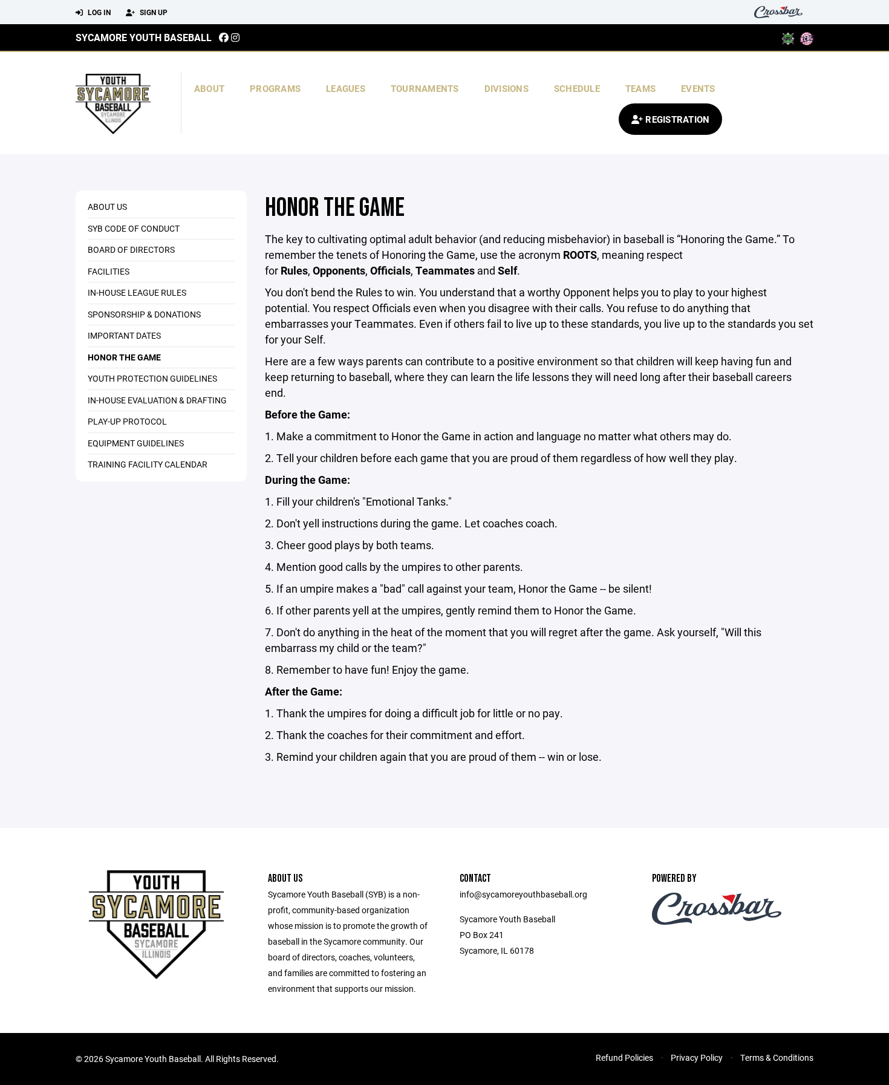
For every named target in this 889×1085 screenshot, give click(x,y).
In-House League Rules (137, 292)
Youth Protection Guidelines (152, 378)
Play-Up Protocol (127, 421)
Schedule (577, 88)
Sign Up (153, 12)
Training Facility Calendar (147, 464)
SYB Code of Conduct (134, 228)
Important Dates (124, 335)
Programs (275, 88)
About (209, 88)
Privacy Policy (697, 1057)
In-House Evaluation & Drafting (157, 400)
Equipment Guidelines (136, 443)
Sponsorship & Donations (144, 314)
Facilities (108, 271)
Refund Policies (624, 1057)
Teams (640, 88)
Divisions (506, 88)
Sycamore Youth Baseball (144, 37)
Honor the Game (124, 357)
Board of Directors (131, 249)
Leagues (345, 88)
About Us (107, 206)
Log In (98, 12)
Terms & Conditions (776, 1057)
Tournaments (425, 88)
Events (698, 88)
